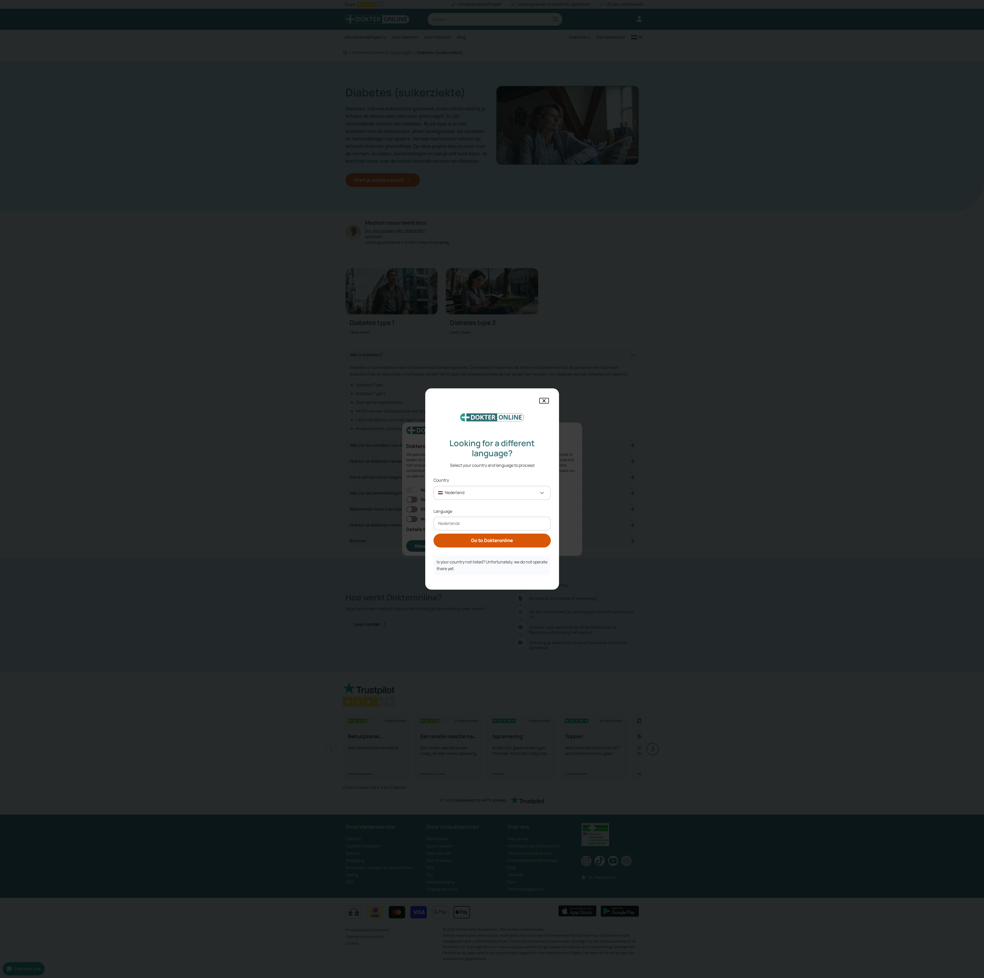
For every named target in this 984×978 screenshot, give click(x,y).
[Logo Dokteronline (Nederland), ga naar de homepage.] (492, 417)
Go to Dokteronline (492, 540)
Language (442, 511)
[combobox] (492, 493)
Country (441, 480)
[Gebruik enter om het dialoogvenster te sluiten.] (544, 400)
